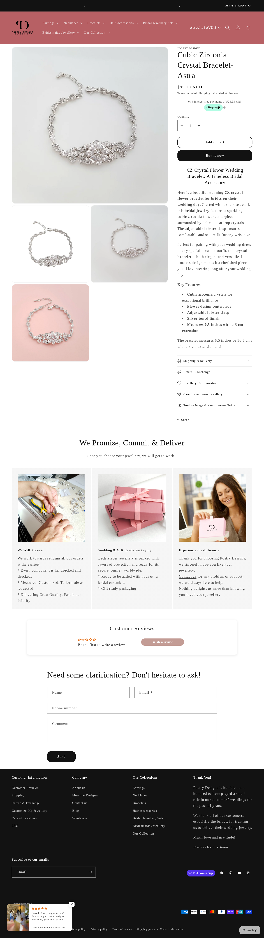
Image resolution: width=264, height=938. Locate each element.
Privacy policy (99, 929)
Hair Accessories (145, 810)
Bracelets (139, 803)
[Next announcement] (180, 5)
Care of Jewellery (24, 818)
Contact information (172, 929)
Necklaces (140, 795)
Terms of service (122, 929)
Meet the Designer (85, 795)
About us (78, 788)
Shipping (204, 93)
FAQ (15, 826)
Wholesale (79, 818)
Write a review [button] (163, 642)
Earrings (139, 788)
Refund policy (77, 929)
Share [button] (185, 420)
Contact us (187, 576)
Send (61, 756)
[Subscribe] (90, 871)
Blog (75, 810)
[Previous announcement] (84, 5)
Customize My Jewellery (29, 810)
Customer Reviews (25, 788)
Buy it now (215, 155)
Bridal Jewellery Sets (148, 818)
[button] (50, 23)
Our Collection (143, 833)
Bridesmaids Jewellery (149, 826)
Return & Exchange (26, 803)
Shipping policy (145, 929)
